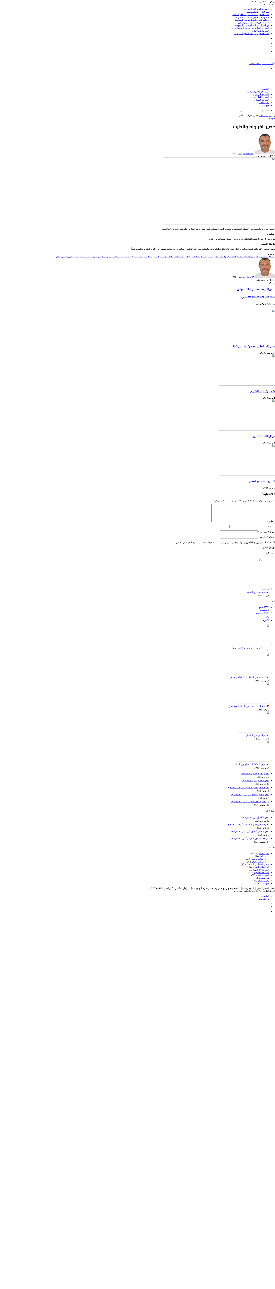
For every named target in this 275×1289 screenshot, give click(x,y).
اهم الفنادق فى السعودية (257, 12)
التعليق (271, 521)
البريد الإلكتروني (266, 532)
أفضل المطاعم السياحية (258, 92)
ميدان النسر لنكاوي (264, 436)
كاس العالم (67, 256)
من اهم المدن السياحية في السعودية (252, 20)
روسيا (105, 256)
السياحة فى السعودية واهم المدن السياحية (249, 28)
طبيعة (83, 256)
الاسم (271, 526)
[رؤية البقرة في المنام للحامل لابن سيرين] (253, 673)
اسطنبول (148, 256)
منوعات (265, 105)
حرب (123, 256)
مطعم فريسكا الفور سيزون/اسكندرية (250, 648)
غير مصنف (264, 878)
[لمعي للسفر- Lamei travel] (262, 63)
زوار (100, 256)
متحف (59, 256)
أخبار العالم (264, 102)
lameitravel (248, 153)
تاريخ (133, 256)
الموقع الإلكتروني (267, 537)
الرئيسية (265, 89)
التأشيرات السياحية (260, 867)
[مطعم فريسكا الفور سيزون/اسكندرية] (253, 644)
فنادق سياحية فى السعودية (256, 9)
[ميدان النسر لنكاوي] (247, 430)
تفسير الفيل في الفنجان (257, 735)
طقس (76, 256)
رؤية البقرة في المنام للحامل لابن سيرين (249, 677)
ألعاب (261, 856)
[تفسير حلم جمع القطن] (247, 474)
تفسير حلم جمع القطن (262, 481)
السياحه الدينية (262, 100)
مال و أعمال (263, 880)
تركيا (128, 256)
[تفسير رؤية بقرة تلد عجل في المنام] (253, 760)
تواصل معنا (264, 899)
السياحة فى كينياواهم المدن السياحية (251, 33)
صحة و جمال (257, 861)
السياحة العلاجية (261, 97)
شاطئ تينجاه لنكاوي (262, 391)
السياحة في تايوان (260, 31)
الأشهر (266, 617)
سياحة (89, 256)
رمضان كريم (114, 256)
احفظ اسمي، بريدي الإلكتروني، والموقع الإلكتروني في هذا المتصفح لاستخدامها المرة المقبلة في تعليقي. (223, 542)
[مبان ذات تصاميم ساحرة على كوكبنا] (247, 340)
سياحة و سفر (257, 859)
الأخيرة (266, 620)
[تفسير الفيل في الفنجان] (253, 731)
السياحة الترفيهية (261, 94)
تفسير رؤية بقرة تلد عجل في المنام (251, 764)
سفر (95, 256)
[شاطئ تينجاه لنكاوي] (247, 385)
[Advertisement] (223, 78)
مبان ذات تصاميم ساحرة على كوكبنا (254, 346)
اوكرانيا (139, 256)
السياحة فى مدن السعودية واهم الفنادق (250, 14)
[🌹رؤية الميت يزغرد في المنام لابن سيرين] (253, 702)
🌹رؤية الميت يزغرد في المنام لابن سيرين (249, 706)
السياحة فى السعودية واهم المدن (253, 22)
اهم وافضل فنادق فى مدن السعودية (252, 17)
